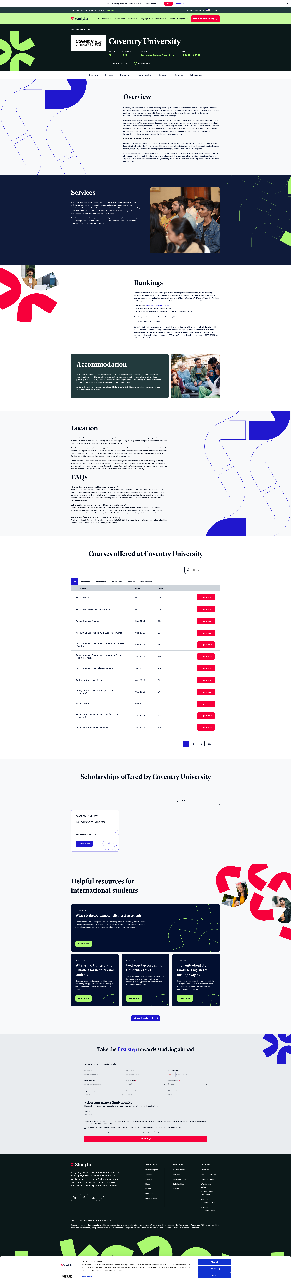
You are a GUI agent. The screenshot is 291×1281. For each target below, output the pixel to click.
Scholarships (178, 1184)
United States (151, 1198)
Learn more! (110, 10)
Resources (159, 18)
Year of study (174, 1080)
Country (88, 1111)
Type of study (90, 1091)
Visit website (144, 63)
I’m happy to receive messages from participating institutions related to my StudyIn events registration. (126, 1132)
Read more (83, 943)
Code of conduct (208, 1179)
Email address (90, 1080)
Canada (149, 1179)
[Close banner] (235, 1260)
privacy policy (200, 1121)
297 (209, 744)
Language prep (146, 18)
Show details (87, 1276)
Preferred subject (133, 1091)
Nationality (131, 1080)
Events (172, 18)
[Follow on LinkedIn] (74, 1197)
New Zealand (151, 1193)
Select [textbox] (129, 1084)
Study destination (175, 1091)
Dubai (148, 1184)
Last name (131, 1070)
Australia (149, 1174)
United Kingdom (152, 1169)
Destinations (103, 18)
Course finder (119, 18)
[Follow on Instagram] (102, 1197)
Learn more (84, 843)
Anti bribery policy (208, 1174)
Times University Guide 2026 (157, 305)
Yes (168, 4)
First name (89, 1070)
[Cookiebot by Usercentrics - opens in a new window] (67, 1276)
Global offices (206, 1169)
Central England (119, 63)
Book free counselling (203, 18)
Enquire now (206, 597)
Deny (214, 1275)
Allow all (214, 1262)
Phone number (174, 1070)
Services (131, 18)
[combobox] (171, 1074)
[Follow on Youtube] (93, 1197)
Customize (213, 1269)
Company (181, 18)
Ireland (148, 1189)
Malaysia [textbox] (88, 1114)
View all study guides (144, 1018)
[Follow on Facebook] (84, 1197)
